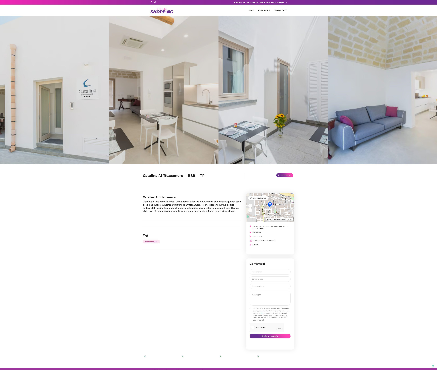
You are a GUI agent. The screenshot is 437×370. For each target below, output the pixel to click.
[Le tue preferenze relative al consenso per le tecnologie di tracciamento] (433, 366)
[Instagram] (155, 2)
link (262, 313)
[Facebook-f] (151, 2)
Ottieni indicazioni (259, 198)
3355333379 (257, 236)
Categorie (279, 10)
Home (251, 10)
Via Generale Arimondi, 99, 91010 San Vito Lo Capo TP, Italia (270, 227)
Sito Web (256, 245)
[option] (54, 90)
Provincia (263, 10)
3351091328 (286, 175)
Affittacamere (151, 242)
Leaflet (269, 219)
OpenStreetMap (279, 219)
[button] (250, 206)
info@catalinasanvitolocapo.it (264, 240)
